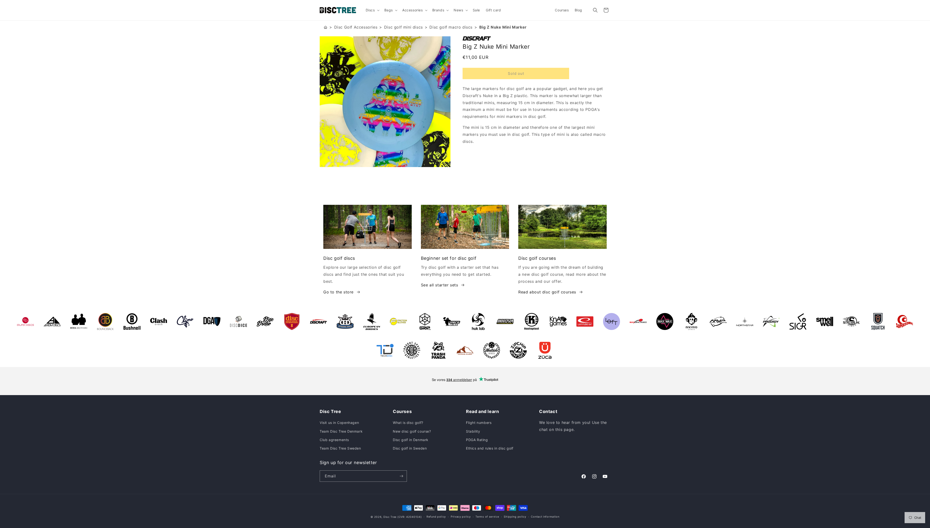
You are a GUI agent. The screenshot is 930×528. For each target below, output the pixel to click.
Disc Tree (389, 517)
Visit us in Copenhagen (339, 423)
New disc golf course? (412, 431)
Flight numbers (478, 423)
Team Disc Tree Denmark (341, 431)
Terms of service (487, 516)
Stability (473, 431)
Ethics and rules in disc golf (489, 448)
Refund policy (436, 516)
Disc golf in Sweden (410, 448)
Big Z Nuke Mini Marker (503, 27)
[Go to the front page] (325, 27)
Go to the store (338, 292)
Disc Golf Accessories (356, 27)
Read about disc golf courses (547, 292)
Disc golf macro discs (451, 27)
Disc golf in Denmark (410, 440)
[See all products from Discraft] (536, 38)
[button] (372, 10)
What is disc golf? (408, 423)
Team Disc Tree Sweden (340, 448)
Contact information (545, 516)
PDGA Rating (477, 440)
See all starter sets (439, 285)
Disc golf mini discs (403, 27)
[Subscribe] (401, 476)
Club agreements (334, 440)
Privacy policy (461, 516)
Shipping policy (515, 516)
